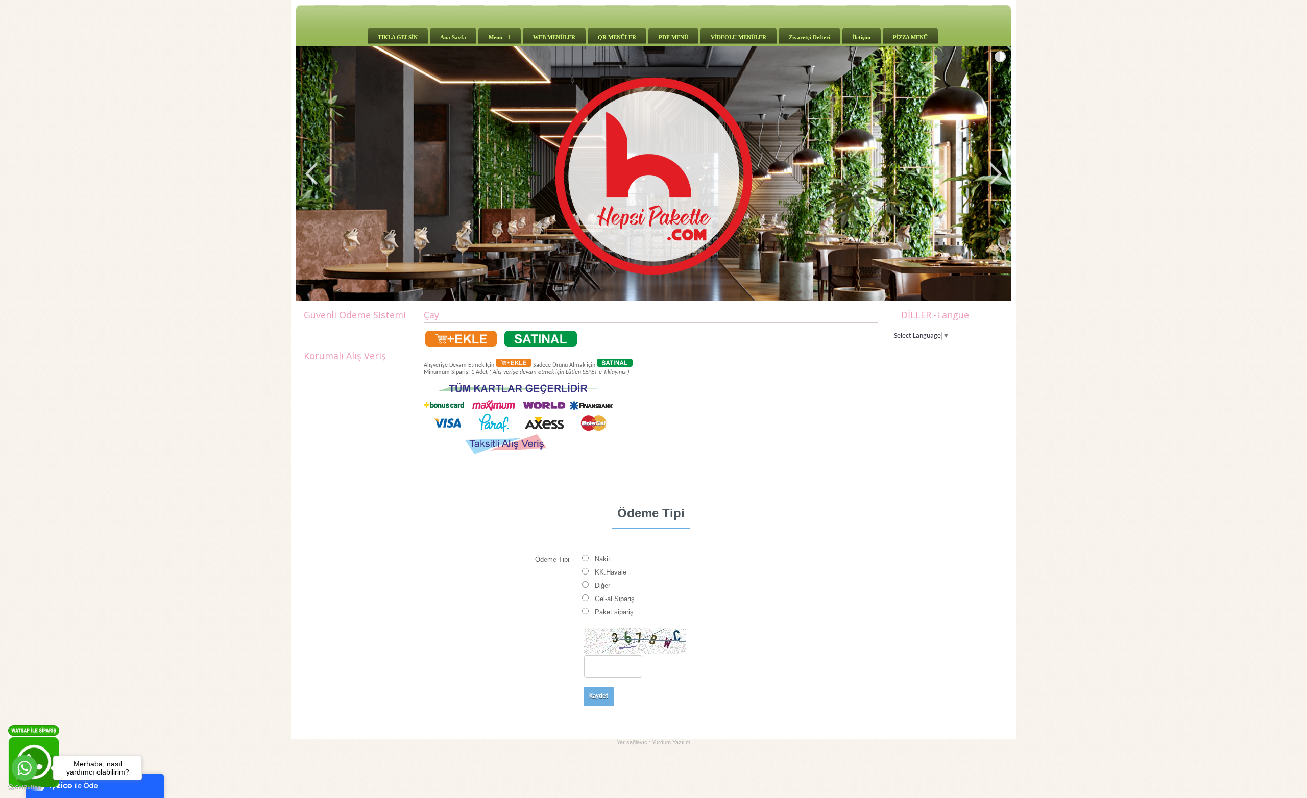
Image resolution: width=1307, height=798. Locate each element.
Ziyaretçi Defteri (809, 37)
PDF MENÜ (673, 37)
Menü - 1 (500, 37)
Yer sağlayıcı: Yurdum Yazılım (653, 742)
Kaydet (599, 696)
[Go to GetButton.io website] (24, 787)
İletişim (861, 37)
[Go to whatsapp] (24, 768)
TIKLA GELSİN (398, 37)
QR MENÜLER (617, 37)
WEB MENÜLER (554, 37)
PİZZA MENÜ (910, 37)
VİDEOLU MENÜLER (738, 37)
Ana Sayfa (453, 37)
